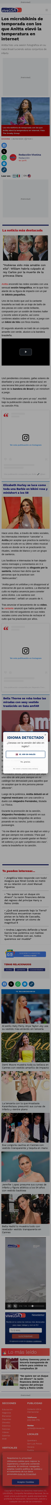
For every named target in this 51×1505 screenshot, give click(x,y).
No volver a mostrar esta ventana (25, 769)
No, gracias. (26, 762)
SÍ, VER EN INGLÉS (25, 754)
